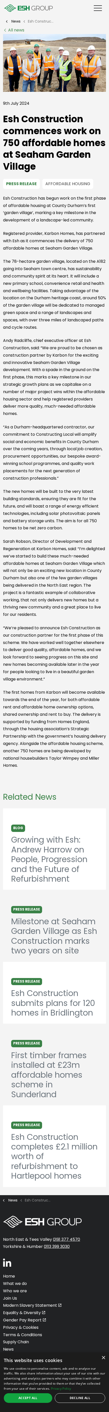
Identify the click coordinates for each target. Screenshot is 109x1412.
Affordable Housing (67, 184)
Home (9, 1276)
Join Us (10, 1298)
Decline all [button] (80, 1398)
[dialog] (54, 1382)
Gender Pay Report (22, 1320)
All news (16, 30)
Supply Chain (16, 1342)
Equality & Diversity (22, 1313)
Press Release (21, 184)
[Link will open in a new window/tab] (7, 1262)
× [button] (103, 1358)
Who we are (15, 1291)
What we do (15, 1283)
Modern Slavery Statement (30, 1305)
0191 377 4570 (66, 1239)
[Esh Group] (28, 8)
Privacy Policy (61, 1388)
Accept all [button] (28, 1398)
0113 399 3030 (57, 1246)
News (8, 1349)
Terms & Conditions (22, 1335)
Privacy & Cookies (21, 1327)
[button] (54, 63)
